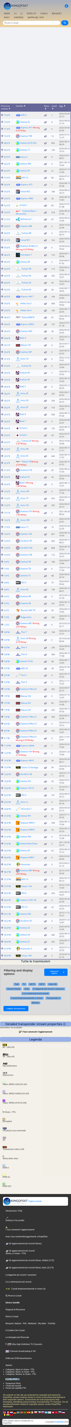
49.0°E (7, 240)
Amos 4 (23, 157)
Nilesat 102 (26, 696)
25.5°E (7, 435)
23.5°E (7, 449)
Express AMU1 (28, 324)
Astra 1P (24, 498)
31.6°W (7, 843)
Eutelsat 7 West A (28, 716)
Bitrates (35, 1003)
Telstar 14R (26, 955)
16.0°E (7, 534)
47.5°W (7, 907)
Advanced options (57, 972)
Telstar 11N (26, 886)
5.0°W (7, 689)
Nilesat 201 (26, 710)
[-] (21, 13)
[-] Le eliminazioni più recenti (35, 993)
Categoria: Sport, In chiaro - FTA (20, 1369)
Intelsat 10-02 (26, 661)
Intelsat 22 (25, 122)
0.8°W (7, 632)
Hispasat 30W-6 (27, 829)
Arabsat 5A (25, 379)
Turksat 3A (26, 282)
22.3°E (7, 463)
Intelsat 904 (25, 836)
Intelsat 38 (25, 261)
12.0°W (7, 753)
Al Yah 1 (23, 205)
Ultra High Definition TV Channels (26, 1344)
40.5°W (7, 893)
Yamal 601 (25, 239)
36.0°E (7, 324)
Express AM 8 (27, 760)
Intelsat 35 (25, 850)
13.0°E (7, 541)
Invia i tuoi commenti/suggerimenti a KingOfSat (26, 1236)
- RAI (23, 1323)
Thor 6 (24, 654)
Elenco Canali (12, 1316)
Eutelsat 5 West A (28, 736)
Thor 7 (24, 632)
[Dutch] (11, 1412)
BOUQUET (57, 13)
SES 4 (23, 795)
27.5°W (7, 816)
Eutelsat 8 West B (28, 730)
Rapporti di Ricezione (15, 1309)
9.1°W (7, 738)
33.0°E (7, 352)
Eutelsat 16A (26, 534)
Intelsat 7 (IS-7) (27, 788)
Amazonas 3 (26, 948)
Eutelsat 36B (26, 226)
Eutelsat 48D (26, 870)
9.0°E (6, 561)
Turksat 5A (26, 365)
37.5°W (7, 879)
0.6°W (7, 640)
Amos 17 (24, 527)
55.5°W (7, 934)
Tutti (16, 984)
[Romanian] (4, 1414)
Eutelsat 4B (25, 596)
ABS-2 (24, 115)
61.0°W (7, 948)
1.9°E (6, 617)
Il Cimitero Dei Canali (15, 1330)
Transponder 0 (53, 998)
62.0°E (7, 170)
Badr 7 (23, 421)
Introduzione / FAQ (14, 1211)
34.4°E (7, 338)
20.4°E (7, 484)
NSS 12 (25, 177)
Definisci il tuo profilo (15, 1220)
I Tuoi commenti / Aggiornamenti (37, 1032)
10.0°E (7, 554)
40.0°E (7, 296)
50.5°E (7, 226)
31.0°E (7, 366)
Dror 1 (24, 675)
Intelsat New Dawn (28, 843)
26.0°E (7, 414)
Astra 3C (24, 456)
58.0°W (7, 941)
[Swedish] (18, 1412)
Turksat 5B (26, 268)
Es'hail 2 (23, 428)
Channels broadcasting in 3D (22, 1351)
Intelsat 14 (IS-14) (28, 900)
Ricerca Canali (14, 1296)
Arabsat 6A (25, 372)
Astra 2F (24, 407)
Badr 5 (23, 386)
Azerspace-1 (26, 254)
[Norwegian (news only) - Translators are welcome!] (21, 1412)
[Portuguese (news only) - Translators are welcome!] (25, 1412)
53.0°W (7, 928)
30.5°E (7, 373)
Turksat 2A (26, 440)
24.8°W (7, 809)
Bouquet (9, 1323)
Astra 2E (24, 393)
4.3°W (7, 682)
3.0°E (6, 603)
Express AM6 (27, 198)
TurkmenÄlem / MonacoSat (26, 212)
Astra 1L (24, 802)
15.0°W (7, 767)
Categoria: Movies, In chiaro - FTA (21, 1374)
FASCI (7, 17)
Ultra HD (52, 984)
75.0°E (7, 115)
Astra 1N (24, 505)
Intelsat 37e (25, 781)
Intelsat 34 (25, 934)
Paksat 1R (26, 461)
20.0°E (7, 477)
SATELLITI (31, 13)
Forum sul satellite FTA (16, 1388)
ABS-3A (24, 668)
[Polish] (35, 1412)
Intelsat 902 (25, 913)
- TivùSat (50, 1323)
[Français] (7, 1412)
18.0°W (7, 781)
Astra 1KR (24, 520)
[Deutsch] (14, 1412)
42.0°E (7, 269)
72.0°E (7, 122)
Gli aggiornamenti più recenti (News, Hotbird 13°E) (31, 1260)
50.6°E (7, 247)
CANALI (44, 13)
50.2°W (7, 921)
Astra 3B (24, 449)
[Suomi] (49, 1412)
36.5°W (7, 872)
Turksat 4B (26, 233)
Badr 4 (23, 338)
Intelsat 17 (25, 149)
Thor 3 (24, 682)
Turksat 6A (26, 289)
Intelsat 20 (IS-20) (28, 142)
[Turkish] (56, 1412)
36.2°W (7, 864)
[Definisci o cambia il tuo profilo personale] (66, 6)
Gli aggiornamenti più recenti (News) (25, 1243)
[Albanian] (11, 1414)
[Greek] (46, 1412)
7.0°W (7, 696)
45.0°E (7, 262)
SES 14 (24, 907)
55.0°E (7, 191)
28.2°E (7, 393)
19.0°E (7, 520)
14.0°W (7, 760)
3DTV (41, 984)
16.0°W (7, 774)
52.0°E (7, 212)
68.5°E (7, 143)
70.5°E (7, 136)
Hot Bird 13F (26, 540)
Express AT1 (26, 127)
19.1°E (7, 512)
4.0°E (6, 596)
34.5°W (7, 850)
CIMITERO (18, 17)
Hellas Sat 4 (25, 310)
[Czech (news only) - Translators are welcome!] (39, 1412)
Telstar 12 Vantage (29, 767)
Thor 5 (24, 647)
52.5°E (7, 205)
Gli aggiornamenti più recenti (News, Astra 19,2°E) (31, 1267)
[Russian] (59, 1412)
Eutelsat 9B (25, 561)
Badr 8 (23, 414)
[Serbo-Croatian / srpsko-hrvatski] (63, 1412)
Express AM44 (27, 745)
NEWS (7, 13)
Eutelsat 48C (26, 623)
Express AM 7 (27, 296)
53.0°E (7, 198)
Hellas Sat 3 (25, 303)
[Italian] (32, 1412)
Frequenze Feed (13, 1383)
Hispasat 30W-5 (27, 822)
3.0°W (7, 668)
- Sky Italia (41, 1323)
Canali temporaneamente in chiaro (26, 998)
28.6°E (7, 386)
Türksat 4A (26, 275)
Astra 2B (24, 638)
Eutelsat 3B (25, 603)
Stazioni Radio (13, 989)
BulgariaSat (26, 617)
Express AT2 (26, 184)
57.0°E (7, 177)
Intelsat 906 (25, 163)
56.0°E (7, 184)
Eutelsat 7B (25, 568)
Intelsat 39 (25, 170)
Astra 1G (24, 358)
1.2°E (6, 624)
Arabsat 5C (25, 477)
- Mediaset (31, 1323)
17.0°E (7, 527)
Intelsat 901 (25, 815)
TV (24, 984)
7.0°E (6, 568)
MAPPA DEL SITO (36, 17)
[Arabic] (53, 1412)
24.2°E (7, 442)
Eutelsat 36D (26, 331)
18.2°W (7, 788)
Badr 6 (23, 482)
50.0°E (7, 233)
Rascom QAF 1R (28, 610)
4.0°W (7, 675)
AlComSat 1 (26, 808)
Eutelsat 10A (26, 751)
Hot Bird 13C (26, 920)
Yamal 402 (25, 191)
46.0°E (7, 255)
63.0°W (7, 955)
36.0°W (7, 857)
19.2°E (7, 491)
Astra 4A (24, 589)
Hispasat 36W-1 (27, 857)
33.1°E (7, 345)
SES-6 (23, 893)
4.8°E (6, 582)
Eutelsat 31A (26, 511)
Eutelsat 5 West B (28, 689)
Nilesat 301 (26, 703)
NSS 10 (25, 879)
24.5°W (7, 802)
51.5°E (7, 219)
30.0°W (7, 822)
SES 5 (23, 582)
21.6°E (7, 470)
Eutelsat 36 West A (29, 246)
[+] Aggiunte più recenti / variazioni (48, 989)
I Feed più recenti (13, 1386)
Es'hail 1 (23, 435)
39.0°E (7, 303)
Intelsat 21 (25, 941)
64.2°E (7, 163)
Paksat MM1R (28, 317)
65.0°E (7, 157)
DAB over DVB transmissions (19, 1358)
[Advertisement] (35, 64)
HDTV (32, 984)
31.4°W (7, 836)
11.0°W (7, 745)
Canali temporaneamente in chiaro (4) (28, 1289)
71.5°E (7, 129)
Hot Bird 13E (26, 774)
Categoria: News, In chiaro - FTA (20, 1372)
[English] (4, 1412)
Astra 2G (24, 400)
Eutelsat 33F (26, 351)
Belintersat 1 (26, 219)
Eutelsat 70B (26, 135)
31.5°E (7, 359)
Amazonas (25, 864)
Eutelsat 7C (25, 575)
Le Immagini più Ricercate (17, 1337)
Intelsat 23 (25, 927)
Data (27, 989)
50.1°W (7, 914)
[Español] (28, 1412)
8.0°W (7, 723)
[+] (15, 13)
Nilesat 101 (26, 345)
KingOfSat (59, 1422)
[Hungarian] (7, 1414)
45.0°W (7, 900)
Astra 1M (24, 491)
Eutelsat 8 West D (28, 723)
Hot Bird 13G (26, 547)
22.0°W (7, 795)
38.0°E (7, 317)
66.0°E (7, 150)
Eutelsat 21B (26, 470)
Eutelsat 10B (26, 554)
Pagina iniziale (35, 1201)
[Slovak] (42, 1412)
